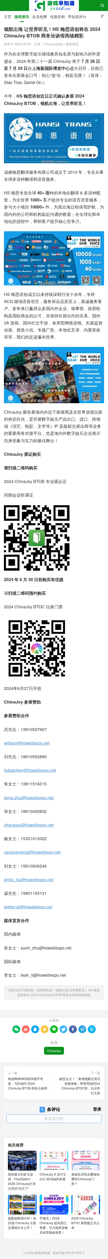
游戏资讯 (21, 16)
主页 (7, 16)
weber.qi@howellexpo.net (28, 907)
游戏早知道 (54, 5)
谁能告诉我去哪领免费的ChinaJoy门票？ (85, 1179)
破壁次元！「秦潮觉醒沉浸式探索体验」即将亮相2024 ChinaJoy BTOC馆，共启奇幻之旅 (79, 1085)
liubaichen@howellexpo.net (30, 770)
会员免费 (39, 16)
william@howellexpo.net (27, 743)
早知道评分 (77, 16)
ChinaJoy (54, 1050)
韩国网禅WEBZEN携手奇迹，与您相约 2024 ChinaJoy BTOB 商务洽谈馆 (27, 1083)
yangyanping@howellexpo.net (32, 852)
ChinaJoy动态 (53, 44)
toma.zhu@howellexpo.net (28, 798)
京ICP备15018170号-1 (69, 1252)
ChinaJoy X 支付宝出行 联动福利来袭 (53, 1176)
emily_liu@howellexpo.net (28, 879)
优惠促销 (57, 16)
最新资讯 (72, 44)
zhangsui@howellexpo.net (28, 825)
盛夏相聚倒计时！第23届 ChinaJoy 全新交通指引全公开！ (22, 1223)
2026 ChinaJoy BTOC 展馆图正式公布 (85, 1223)
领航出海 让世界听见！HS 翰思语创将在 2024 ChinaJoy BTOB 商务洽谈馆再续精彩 (58, 992)
